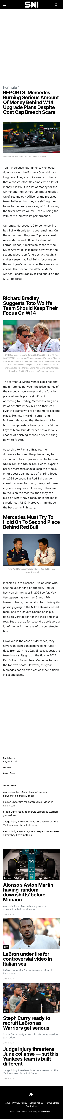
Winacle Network (45, 1111)
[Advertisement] (31, 46)
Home (7, 1103)
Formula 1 (11, 87)
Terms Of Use (52, 1103)
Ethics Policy (36, 1103)
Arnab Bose (9, 773)
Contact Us (31, 1106)
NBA (6, 947)
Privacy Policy (19, 1103)
